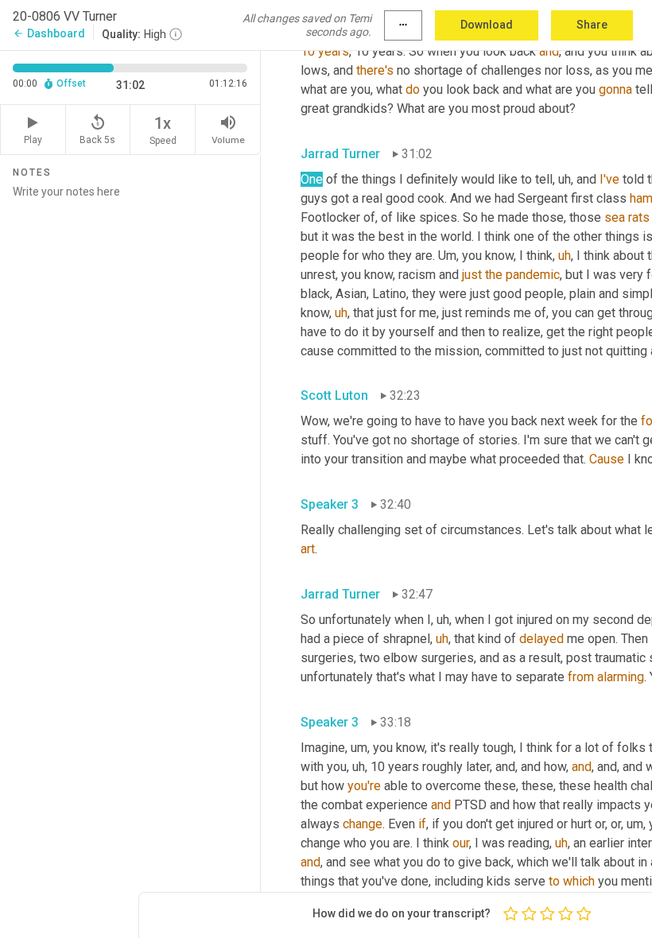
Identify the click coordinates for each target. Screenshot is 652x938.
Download (486, 24)
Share (591, 24)
